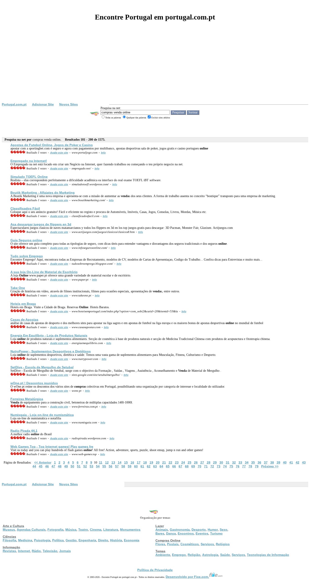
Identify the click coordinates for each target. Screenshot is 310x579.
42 (297, 462)
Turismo (216, 533)
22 (170, 462)
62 (148, 466)
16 (132, 462)
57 (117, 466)
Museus (9, 529)
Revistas (9, 551)
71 (206, 466)
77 (244, 466)
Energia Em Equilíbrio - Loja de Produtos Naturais (48, 335)
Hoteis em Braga (23, 303)
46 (47, 466)
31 (227, 462)
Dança (171, 533)
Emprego (179, 555)
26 (196, 462)
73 (218, 466)
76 (237, 466)
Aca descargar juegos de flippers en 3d (40, 224)
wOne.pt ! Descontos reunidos (34, 383)
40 (285, 462)
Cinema (95, 529)
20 (158, 462)
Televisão (50, 551)
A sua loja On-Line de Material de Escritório (44, 272)
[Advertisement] (155, 68)
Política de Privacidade (155, 570)
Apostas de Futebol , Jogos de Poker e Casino (51, 145)
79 (256, 466)
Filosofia (9, 540)
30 (221, 462)
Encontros (186, 533)
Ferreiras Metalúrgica (26, 399)
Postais (173, 544)
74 (225, 466)
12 (107, 462)
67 (180, 466)
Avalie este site (59, 152)
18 (145, 462)
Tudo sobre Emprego (26, 256)
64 (161, 466)
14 (119, 462)
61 (142, 466)
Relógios (223, 544)
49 (66, 466)
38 (272, 462)
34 (246, 462)
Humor (213, 529)
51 (79, 466)
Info (103, 152)
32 (234, 462)
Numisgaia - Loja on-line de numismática (42, 415)
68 (187, 466)
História (116, 540)
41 (291, 462)
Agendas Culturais (31, 529)
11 (100, 462)
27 (202, 462)
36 (259, 462)
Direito (103, 540)
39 (278, 462)
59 (129, 466)
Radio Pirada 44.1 (23, 430)
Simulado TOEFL (29, 176)
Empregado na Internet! (28, 161)
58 (123, 466)
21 (164, 462)
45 (40, 466)
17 (138, 462)
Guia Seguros (26, 240)
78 (250, 466)
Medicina (25, 540)
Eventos (202, 533)
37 (266, 462)
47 (53, 466)
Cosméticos (189, 544)
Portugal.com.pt (14, 104)
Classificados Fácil (25, 208)
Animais (161, 529)
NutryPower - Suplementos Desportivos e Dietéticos (50, 351)
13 (113, 462)
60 (136, 466)
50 (72, 466)
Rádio (36, 551)
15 (126, 462)
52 (85, 466)
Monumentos (130, 529)
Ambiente (162, 555)
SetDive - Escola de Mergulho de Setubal (42, 367)
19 (151, 462)
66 (174, 466)
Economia (131, 540)
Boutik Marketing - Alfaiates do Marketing (42, 192)
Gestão (71, 540)
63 (155, 466)
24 (183, 462)
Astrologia (210, 555)
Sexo (223, 529)
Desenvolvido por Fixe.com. (187, 577)
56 (110, 466)
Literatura (110, 529)
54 (98, 466)
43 (304, 462)
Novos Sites (68, 104)
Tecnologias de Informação (268, 555)
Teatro (83, 529)
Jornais (65, 551)
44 (34, 466)
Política (58, 540)
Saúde (225, 555)
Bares (159, 533)
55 (104, 466)
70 (199, 466)
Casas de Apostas (24, 319)
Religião (194, 555)
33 (240, 462)
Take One (17, 288)
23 (177, 462)
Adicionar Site (43, 104)
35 (253, 462)
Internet (24, 551)
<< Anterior (42, 462)
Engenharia (87, 540)
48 (60, 466)
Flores (160, 544)
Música (70, 529)
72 (212, 466)
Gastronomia (180, 529)
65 (168, 466)
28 (208, 462)
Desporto (199, 529)
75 (231, 466)
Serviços (207, 544)
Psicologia (42, 540)
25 (189, 462)
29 (215, 462)
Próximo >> (269, 466)
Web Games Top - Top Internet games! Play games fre (51, 446)
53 (91, 466)
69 (193, 466)
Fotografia (55, 529)
